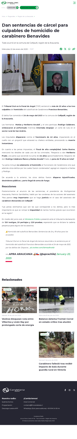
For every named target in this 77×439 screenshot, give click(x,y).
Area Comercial (29, 402)
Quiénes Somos (7, 402)
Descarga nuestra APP (10, 408)
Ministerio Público (33, 219)
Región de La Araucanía (25, 16)
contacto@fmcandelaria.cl (33, 405)
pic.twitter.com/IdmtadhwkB (42, 247)
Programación (7, 405)
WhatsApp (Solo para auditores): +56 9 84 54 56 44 (42, 408)
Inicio (3, 16)
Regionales (11, 16)
